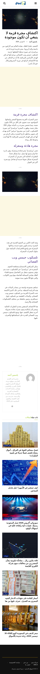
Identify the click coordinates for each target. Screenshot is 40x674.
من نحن (25, 662)
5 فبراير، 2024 (20, 41)
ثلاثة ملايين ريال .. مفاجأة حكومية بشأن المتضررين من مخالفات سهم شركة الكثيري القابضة (22, 563)
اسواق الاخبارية (29, 669)
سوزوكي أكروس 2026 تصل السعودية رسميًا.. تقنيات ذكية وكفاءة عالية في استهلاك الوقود (22, 525)
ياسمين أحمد (33, 41)
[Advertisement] (20, 87)
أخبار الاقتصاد (7, 445)
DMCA (36, 665)
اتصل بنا (27, 665)
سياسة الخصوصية (14, 662)
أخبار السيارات (7, 518)
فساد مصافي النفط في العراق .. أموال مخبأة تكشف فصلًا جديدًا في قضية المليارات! (22, 453)
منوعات (6, 483)
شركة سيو (34, 662)
